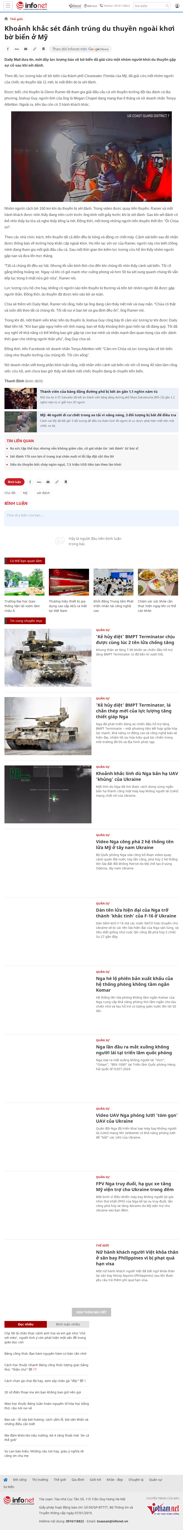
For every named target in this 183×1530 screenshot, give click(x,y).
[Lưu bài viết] (43, 49)
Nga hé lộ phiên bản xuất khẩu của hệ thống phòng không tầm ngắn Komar (134, 984)
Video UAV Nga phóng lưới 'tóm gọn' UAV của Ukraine (137, 1118)
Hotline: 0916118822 (117, 6)
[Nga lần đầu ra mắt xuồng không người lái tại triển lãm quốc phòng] (48, 1068)
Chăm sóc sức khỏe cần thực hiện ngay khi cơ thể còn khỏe (157, 606)
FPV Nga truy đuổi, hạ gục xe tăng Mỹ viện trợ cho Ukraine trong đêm (135, 1186)
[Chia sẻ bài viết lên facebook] (7, 49)
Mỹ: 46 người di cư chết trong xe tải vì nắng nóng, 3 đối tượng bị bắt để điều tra (108, 415)
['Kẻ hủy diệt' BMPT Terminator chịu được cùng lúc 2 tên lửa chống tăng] (48, 658)
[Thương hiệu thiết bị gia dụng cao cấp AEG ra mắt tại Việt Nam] (69, 582)
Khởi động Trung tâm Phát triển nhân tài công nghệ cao (113, 606)
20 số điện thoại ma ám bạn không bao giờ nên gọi (42, 1392)
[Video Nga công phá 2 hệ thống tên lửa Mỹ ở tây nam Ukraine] (48, 863)
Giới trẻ (95, 1479)
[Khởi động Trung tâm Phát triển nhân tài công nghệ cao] (113, 582)
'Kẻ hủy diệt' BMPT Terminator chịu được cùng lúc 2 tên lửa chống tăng (135, 639)
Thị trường (40, 1479)
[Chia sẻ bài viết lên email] (25, 49)
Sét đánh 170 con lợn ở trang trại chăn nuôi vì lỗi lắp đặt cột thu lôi (62, 456)
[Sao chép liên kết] (34, 49)
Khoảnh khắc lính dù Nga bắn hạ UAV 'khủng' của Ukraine (137, 776)
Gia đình (78, 1479)
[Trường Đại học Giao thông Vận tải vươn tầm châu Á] (24, 582)
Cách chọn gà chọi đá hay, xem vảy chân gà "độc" (41, 1381)
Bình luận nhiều (68, 1324)
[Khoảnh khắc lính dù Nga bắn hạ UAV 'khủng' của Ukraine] (48, 794)
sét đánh (43, 493)
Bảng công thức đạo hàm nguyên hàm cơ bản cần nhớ (45, 1353)
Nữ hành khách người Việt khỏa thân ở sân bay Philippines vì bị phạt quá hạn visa (137, 1258)
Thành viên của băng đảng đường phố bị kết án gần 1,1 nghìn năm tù (99, 391)
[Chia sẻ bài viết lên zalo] (16, 49)
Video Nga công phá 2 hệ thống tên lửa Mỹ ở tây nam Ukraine (135, 844)
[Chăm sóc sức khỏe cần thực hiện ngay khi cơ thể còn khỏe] (158, 582)
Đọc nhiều (25, 1324)
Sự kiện (8, 1486)
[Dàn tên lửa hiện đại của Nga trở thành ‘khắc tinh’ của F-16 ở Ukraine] (48, 931)
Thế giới (16, 19)
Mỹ (25, 493)
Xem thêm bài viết (91, 1312)
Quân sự (103, 630)
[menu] (8, 6)
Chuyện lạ (136, 1479)
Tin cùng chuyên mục (26, 621)
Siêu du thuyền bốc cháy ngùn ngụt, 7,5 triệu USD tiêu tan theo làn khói (65, 464)
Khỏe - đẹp (115, 1479)
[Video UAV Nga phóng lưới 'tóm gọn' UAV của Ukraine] (48, 1136)
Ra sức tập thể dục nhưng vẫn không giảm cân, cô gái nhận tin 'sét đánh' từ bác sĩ (74, 448)
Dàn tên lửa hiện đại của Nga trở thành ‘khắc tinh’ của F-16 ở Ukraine (136, 913)
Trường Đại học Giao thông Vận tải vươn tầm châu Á (22, 606)
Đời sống (20, 1479)
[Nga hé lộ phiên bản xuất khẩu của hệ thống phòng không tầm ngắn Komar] (48, 999)
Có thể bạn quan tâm (26, 561)
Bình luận (14, 482)
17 (34, 1369)
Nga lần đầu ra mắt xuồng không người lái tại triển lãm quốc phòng (134, 1050)
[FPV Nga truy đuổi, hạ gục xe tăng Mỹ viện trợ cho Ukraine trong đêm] (48, 1205)
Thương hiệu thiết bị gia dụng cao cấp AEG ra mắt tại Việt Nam (68, 606)
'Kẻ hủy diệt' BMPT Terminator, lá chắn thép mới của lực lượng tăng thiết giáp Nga (134, 711)
